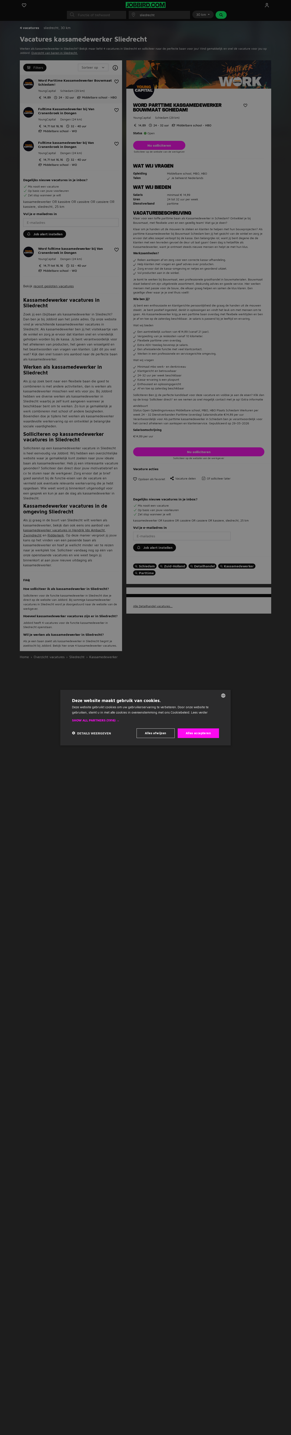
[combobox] (223, 695)
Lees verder (199, 712)
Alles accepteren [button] (198, 733)
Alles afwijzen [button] (155, 733)
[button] (145, 720)
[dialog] (145, 717)
